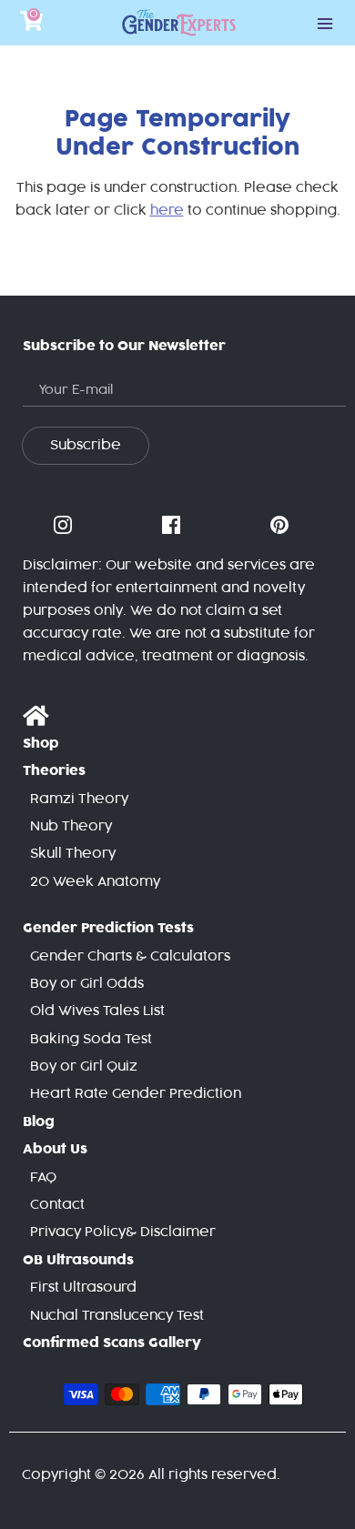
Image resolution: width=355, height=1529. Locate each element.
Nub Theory (71, 826)
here (167, 210)
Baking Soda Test (91, 1039)
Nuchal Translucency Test (117, 1316)
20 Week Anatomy (95, 882)
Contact (57, 1205)
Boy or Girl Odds (87, 984)
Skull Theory (73, 853)
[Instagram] (65, 525)
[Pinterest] (281, 525)
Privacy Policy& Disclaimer (123, 1232)
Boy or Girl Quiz (83, 1066)
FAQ (43, 1177)
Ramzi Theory (79, 799)
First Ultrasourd (83, 1287)
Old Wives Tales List (97, 1011)
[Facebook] (173, 525)
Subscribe (85, 445)
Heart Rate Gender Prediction (135, 1094)
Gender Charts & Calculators (130, 956)
